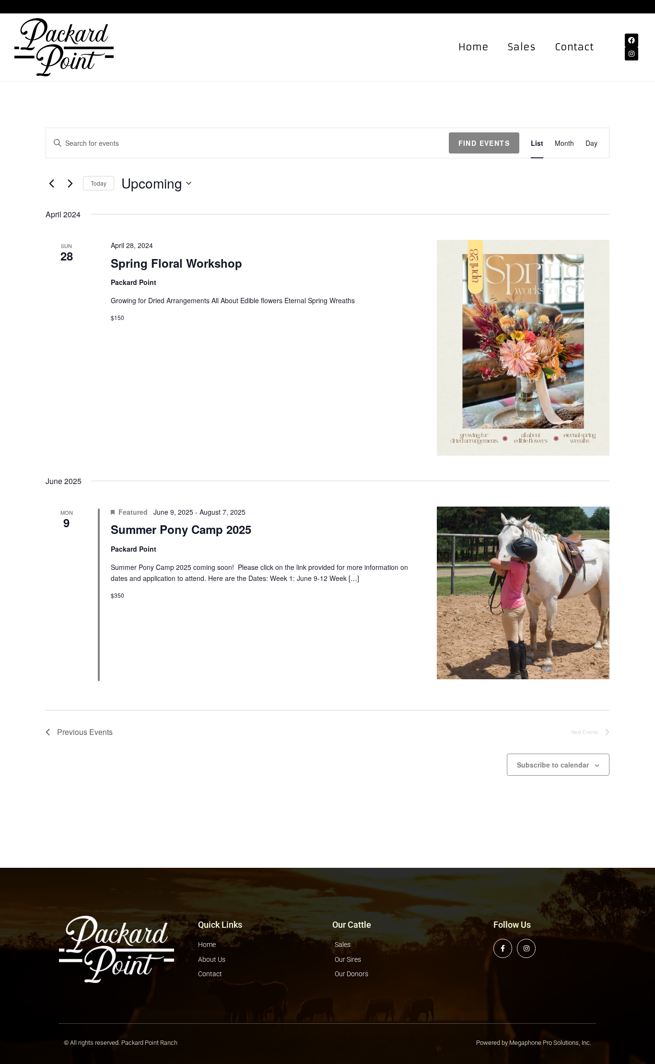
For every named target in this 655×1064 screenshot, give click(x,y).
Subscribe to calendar (553, 764)
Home (473, 47)
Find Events (484, 143)
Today (98, 183)
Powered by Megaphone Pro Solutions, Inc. (533, 1042)
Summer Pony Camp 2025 (181, 529)
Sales (522, 47)
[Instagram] (631, 53)
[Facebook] (631, 40)
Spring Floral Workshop (176, 263)
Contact (574, 47)
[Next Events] (70, 183)
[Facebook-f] (502, 948)
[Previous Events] (51, 183)
